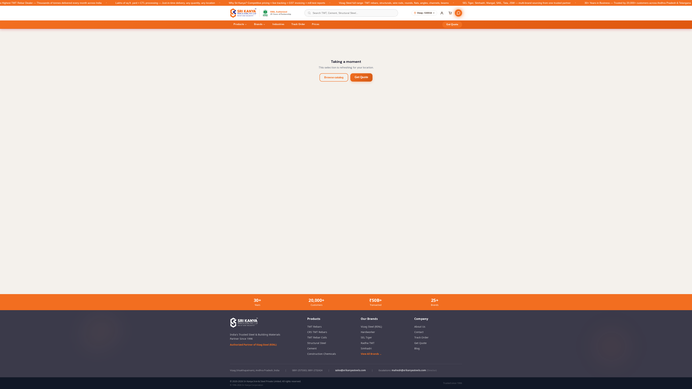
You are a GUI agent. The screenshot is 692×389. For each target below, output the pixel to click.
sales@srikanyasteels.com (350, 370)
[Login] (441, 13)
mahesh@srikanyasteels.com (409, 370)
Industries (278, 24)
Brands (258, 24)
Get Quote (452, 24)
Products (239, 24)
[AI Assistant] (458, 13)
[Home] (243, 13)
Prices (315, 24)
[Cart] (450, 13)
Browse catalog (333, 77)
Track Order (298, 24)
